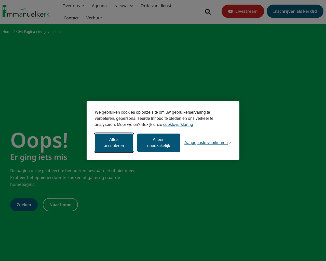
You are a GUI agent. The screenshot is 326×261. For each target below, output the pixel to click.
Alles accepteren (114, 142)
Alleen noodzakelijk (158, 142)
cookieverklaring (178, 124)
